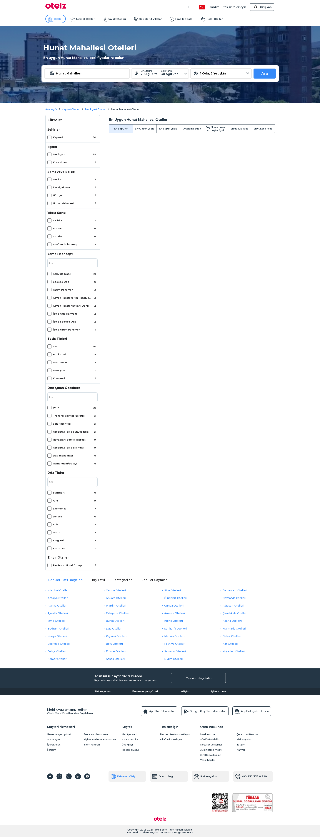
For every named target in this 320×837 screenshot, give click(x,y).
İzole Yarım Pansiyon (66, 329)
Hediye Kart (129, 734)
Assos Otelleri (115, 659)
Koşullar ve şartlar (211, 744)
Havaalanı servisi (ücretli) (69, 439)
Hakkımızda (207, 734)
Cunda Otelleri (174, 605)
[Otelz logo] (55, 7)
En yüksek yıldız (144, 128)
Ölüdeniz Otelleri (175, 598)
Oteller (58, 18)
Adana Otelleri (232, 620)
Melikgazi (59, 154)
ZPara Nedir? (130, 739)
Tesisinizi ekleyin (234, 7)
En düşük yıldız (168, 128)
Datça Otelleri (57, 651)
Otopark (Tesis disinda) (68, 447)
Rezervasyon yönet (145, 691)
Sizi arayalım (102, 691)
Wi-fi (56, 407)
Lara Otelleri (114, 628)
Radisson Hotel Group (67, 565)
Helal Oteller (214, 18)
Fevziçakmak (61, 187)
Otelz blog (166, 776)
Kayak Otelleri (117, 18)
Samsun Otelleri (175, 651)
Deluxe (57, 516)
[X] (69, 776)
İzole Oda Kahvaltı (65, 313)
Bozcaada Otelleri (234, 598)
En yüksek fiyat (263, 128)
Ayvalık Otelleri (58, 613)
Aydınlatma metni (211, 749)
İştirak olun (218, 691)
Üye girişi (127, 744)
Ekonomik (59, 508)
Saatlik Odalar (184, 18)
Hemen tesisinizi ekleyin (175, 734)
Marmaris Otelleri (234, 628)
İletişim (184, 691)
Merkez (58, 179)
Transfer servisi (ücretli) (69, 415)
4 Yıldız (57, 228)
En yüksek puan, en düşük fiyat (215, 129)
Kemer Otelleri (57, 659)
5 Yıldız (57, 220)
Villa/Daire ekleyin (171, 739)
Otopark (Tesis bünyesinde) (71, 431)
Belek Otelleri (232, 636)
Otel (55, 346)
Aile (55, 500)
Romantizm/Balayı (65, 463)
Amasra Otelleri (174, 613)
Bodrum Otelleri (58, 628)
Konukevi (59, 378)
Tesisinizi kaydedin (198, 678)
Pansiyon (59, 370)
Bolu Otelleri (114, 643)
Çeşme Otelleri (116, 590)
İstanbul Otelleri (58, 590)
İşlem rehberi (92, 744)
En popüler (121, 128)
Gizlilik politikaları (210, 755)
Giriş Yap (266, 7)
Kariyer (240, 749)
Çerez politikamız (247, 734)
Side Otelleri (172, 590)
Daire (56, 532)
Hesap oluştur (130, 749)
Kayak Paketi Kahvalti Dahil (71, 305)
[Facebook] (50, 776)
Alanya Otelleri (57, 605)
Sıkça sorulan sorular (96, 734)
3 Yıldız (57, 236)
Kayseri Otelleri (116, 636)
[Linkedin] (78, 776)
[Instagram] (59, 776)
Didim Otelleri (173, 659)
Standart (58, 492)
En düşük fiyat (239, 128)
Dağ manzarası (63, 455)
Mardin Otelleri (116, 605)
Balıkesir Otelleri (59, 643)
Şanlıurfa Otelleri (175, 628)
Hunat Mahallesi (63, 203)
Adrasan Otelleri (233, 605)
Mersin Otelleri (174, 636)
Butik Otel (59, 354)
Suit (55, 524)
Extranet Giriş (126, 776)
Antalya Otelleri (58, 598)
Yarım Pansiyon (63, 289)
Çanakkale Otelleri (235, 613)
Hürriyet (58, 195)
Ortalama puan (192, 128)
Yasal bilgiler (207, 760)
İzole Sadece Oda (64, 321)
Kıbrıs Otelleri (173, 620)
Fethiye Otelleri (174, 643)
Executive (59, 548)
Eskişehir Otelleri (117, 613)
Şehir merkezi (62, 423)
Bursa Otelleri (115, 620)
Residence (60, 362)
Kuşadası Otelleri (234, 651)
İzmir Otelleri (56, 620)
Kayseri (58, 137)
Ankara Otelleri (116, 598)
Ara (264, 73)
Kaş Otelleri (230, 643)
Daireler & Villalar (150, 18)
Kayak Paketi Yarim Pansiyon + (72, 297)
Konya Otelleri (57, 636)
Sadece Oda (61, 281)
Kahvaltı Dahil (62, 273)
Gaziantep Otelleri (235, 590)
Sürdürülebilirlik (209, 739)
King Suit (59, 540)
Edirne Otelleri (116, 651)
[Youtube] (87, 776)
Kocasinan (60, 162)
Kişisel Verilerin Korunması (100, 739)
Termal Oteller (85, 18)
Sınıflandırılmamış (65, 244)
